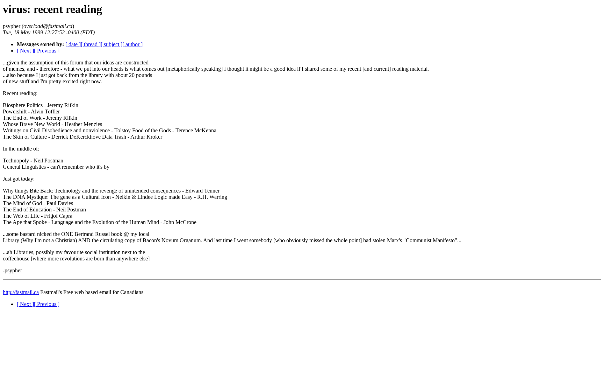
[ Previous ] (46, 51)
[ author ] (132, 44)
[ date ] (73, 44)
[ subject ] (111, 44)
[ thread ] (91, 44)
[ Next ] (25, 51)
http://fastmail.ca (21, 292)
